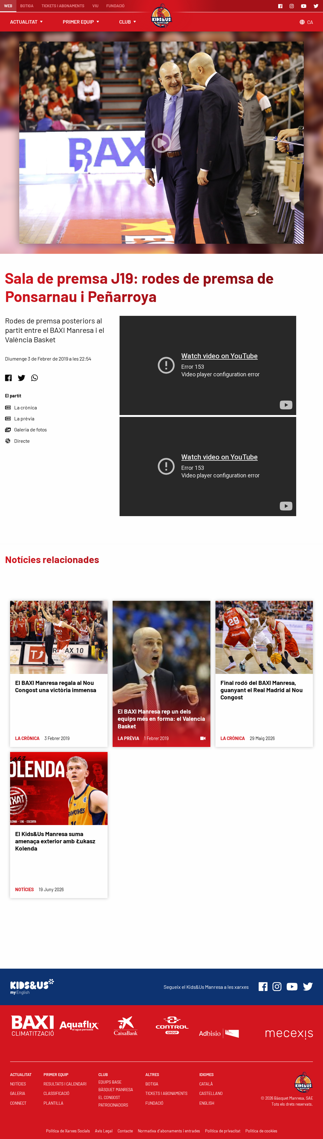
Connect (18, 1103)
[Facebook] (281, 6)
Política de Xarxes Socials (68, 1130)
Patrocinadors (113, 1105)
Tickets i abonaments (63, 5)
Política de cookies (261, 1130)
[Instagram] (292, 6)
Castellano (211, 1093)
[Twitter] (317, 6)
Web (8, 5)
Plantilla (53, 1103)
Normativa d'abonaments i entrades (169, 1130)
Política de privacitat (222, 1130)
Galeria (17, 1093)
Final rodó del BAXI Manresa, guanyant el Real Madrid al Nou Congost (261, 690)
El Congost (109, 1097)
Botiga (26, 5)
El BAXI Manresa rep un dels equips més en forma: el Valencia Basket (161, 718)
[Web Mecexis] (289, 1033)
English (206, 1103)
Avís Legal (104, 1130)
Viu (95, 5)
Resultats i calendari (65, 1083)
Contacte (125, 1130)
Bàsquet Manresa (115, 1089)
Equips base (109, 1082)
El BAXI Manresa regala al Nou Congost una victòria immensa (55, 686)
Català (206, 1083)
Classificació (56, 1093)
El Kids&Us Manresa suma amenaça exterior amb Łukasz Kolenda (55, 841)
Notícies (18, 1083)
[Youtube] (304, 6)
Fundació (115, 5)
